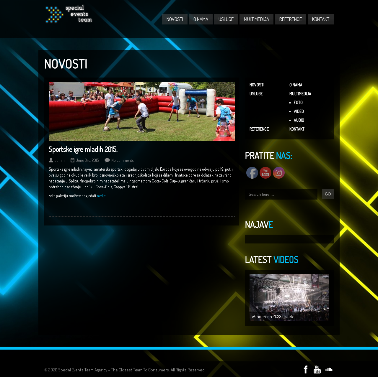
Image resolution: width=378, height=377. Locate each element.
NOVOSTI (175, 19)
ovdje (101, 195)
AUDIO (299, 120)
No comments (122, 160)
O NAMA (200, 19)
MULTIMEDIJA (256, 19)
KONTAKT (320, 19)
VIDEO (299, 111)
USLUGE (226, 19)
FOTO (298, 102)
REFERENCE (290, 19)
